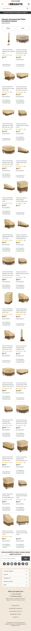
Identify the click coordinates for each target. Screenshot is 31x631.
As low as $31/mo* (20, 96)
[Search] (27, 8)
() (11, 55)
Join (25, 558)
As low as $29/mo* (20, 540)
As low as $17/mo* (20, 244)
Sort (22, 28)
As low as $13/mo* (20, 466)
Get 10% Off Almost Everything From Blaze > (15, 12)
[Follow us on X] (8, 563)
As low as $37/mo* (6, 133)
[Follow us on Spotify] (26, 563)
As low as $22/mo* (20, 170)
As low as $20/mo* (20, 429)
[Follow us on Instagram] (15, 563)
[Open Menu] (2, 4)
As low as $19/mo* (20, 133)
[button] (15, 571)
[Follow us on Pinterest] (19, 563)
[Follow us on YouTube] (11, 563)
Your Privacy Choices (14, 611)
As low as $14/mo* (6, 318)
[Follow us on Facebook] (4, 563)
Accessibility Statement (15, 608)
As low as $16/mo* (6, 96)
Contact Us (16, 617)
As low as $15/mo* (6, 244)
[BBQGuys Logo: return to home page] (15, 4)
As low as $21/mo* (20, 281)
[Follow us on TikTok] (22, 563)
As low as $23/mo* (6, 170)
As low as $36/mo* (20, 59)
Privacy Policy (15, 605)
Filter (8, 28)
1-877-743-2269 (15, 1)
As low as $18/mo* (6, 207)
